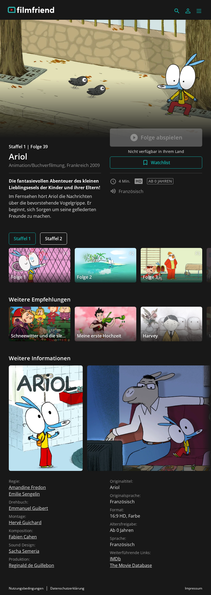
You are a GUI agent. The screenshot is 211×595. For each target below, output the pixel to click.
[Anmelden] (187, 10)
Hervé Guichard (25, 522)
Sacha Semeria (24, 551)
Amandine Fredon (27, 487)
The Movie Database (131, 565)
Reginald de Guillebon (31, 565)
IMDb (115, 559)
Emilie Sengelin (24, 494)
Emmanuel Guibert (28, 508)
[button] (198, 10)
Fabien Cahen (23, 537)
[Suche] (176, 10)
